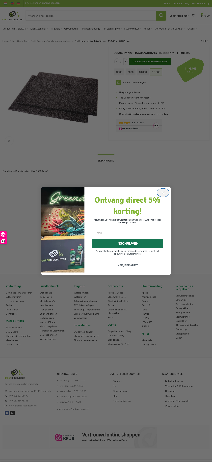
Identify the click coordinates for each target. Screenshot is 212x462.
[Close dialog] (163, 192)
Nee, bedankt (127, 265)
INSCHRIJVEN (127, 243)
